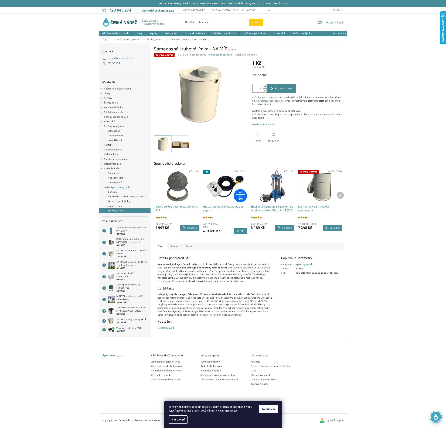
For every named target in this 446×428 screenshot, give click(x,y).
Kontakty (255, 362)
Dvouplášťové (115, 140)
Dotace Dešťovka (113, 149)
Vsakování (109, 121)
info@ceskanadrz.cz (273, 101)
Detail (240, 230)
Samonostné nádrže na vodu (165, 362)
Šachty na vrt (111, 103)
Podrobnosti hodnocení (220, 55)
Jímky (107, 93)
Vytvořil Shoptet (335, 420)
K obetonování (115, 135)
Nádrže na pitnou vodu (115, 159)
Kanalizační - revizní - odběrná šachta (127, 196)
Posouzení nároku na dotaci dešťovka (270, 366)
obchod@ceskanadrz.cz (120, 58)
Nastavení (178, 420)
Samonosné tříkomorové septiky (217, 375)
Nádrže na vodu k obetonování (166, 366)
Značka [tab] (189, 246)
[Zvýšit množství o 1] (265, 86)
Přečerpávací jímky (114, 126)
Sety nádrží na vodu (161, 375)
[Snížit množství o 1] (265, 90)
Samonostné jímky (210, 362)
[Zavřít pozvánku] (437, 382)
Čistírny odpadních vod (116, 117)
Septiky (108, 98)
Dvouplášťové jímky (210, 370)
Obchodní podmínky (194, 10)
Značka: (246, 55)
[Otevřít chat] (436, 418)
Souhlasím (268, 409)
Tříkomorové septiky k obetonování (219, 379)
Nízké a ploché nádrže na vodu (166, 379)
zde (235, 411)
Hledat (256, 22)
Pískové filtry (111, 154)
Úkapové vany (115, 206)
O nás (254, 370)
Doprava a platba (259, 384)
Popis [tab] (161, 246)
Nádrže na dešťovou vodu (117, 89)
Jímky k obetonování (211, 366)
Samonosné (114, 131)
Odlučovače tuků (113, 164)
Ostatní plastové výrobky (117, 187)
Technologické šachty (119, 201)
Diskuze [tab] (175, 246)
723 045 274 (114, 63)
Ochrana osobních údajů (225, 10)
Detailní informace (261, 124)
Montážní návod (166, 328)
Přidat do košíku (283, 88)
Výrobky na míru (116, 210)
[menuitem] (115, 33)
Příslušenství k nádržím (116, 112)
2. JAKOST (113, 192)
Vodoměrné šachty (114, 107)
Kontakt (250, 10)
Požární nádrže (112, 168)
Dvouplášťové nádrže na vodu (166, 370)
